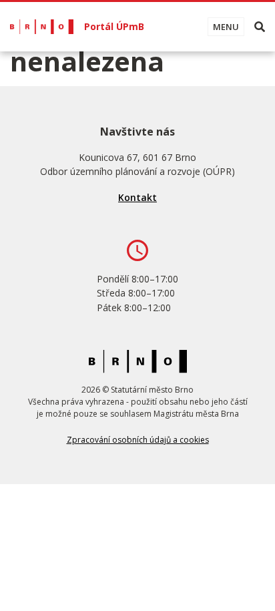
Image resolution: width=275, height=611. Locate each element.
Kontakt (137, 197)
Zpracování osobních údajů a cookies (138, 439)
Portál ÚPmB (114, 26)
